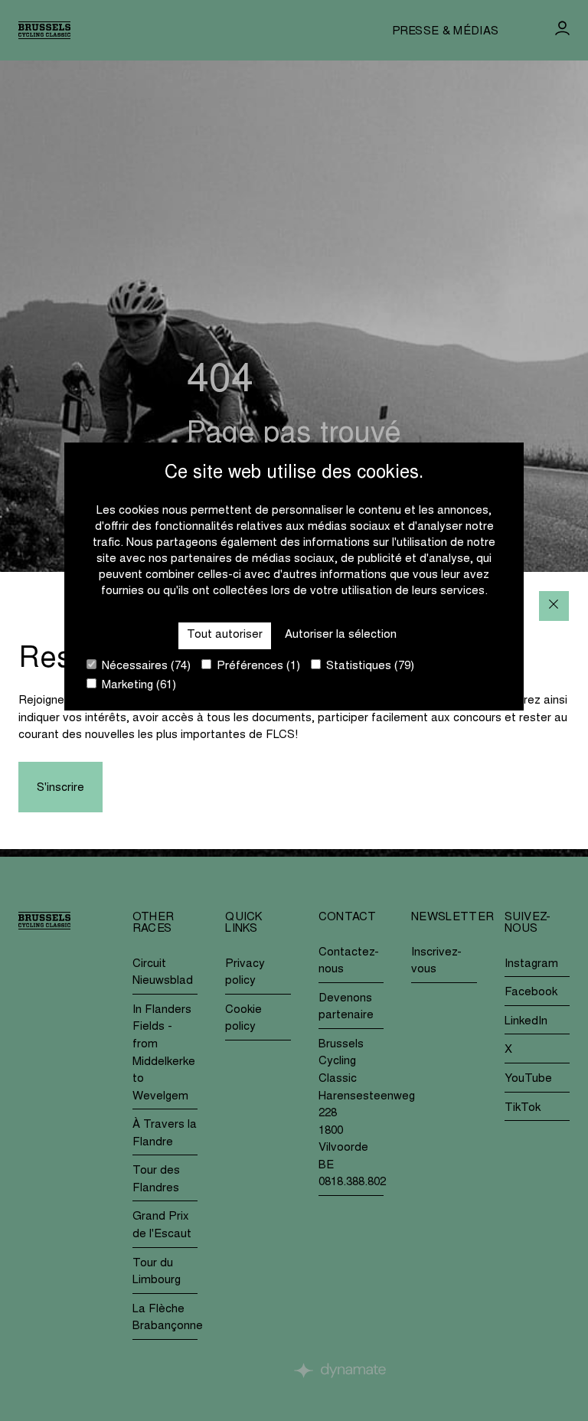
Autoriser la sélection (341, 635)
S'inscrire (60, 788)
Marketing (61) (137, 685)
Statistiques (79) (368, 666)
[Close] (554, 606)
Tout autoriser (225, 635)
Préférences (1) (257, 666)
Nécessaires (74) (145, 666)
